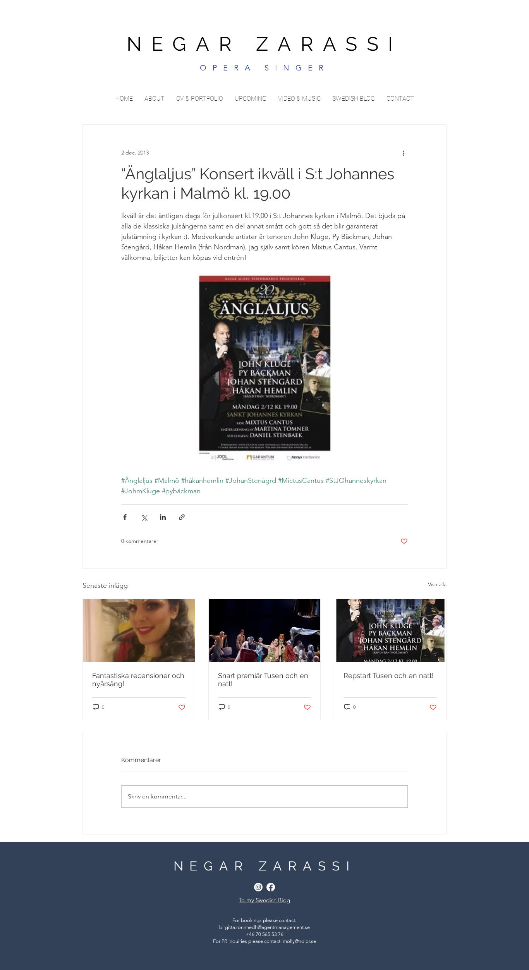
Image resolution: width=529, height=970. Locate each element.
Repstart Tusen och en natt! (389, 675)
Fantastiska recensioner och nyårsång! (138, 679)
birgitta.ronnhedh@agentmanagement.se (264, 927)
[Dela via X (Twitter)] (144, 517)
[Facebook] (270, 887)
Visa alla (437, 584)
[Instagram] (258, 887)
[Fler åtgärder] (403, 152)
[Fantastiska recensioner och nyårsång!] (139, 630)
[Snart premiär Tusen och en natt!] (265, 630)
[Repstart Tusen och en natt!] (390, 630)
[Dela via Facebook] (125, 517)
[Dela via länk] (181, 517)
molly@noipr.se (299, 941)
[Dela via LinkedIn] (163, 517)
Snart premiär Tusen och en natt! (263, 679)
